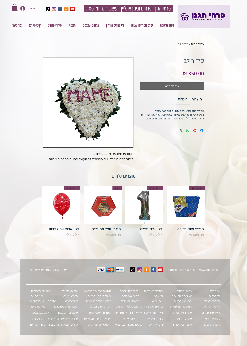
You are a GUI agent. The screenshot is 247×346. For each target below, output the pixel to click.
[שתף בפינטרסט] (195, 130)
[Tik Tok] (132, 269)
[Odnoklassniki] (146, 269)
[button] (14, 7)
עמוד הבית (197, 44)
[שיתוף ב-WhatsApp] (188, 130)
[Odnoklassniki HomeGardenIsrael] (66, 9)
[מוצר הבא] (37, 205)
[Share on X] (181, 130)
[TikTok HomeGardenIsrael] (48, 9)
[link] (183, 99)
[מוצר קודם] (210, 205)
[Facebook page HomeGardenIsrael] (60, 9)
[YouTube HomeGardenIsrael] (72, 9)
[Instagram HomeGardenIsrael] (54, 9)
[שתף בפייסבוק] (201, 130)
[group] (123, 214)
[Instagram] (139, 269)
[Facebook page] (153, 269)
